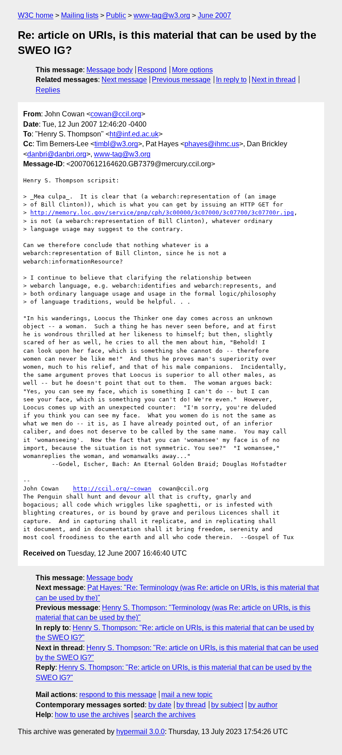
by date (159, 705)
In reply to (231, 79)
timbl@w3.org (116, 144)
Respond (152, 70)
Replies (48, 90)
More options (192, 70)
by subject (227, 705)
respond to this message (117, 694)
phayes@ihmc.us (211, 144)
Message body (109, 70)
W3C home (35, 15)
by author (262, 705)
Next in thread (274, 79)
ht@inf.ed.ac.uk (134, 134)
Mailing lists (79, 15)
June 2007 (214, 15)
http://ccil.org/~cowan (112, 488)
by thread (191, 705)
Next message (124, 79)
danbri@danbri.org (56, 154)
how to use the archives (92, 714)
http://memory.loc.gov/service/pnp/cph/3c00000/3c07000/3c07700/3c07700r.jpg (162, 212)
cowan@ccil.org (115, 114)
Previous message (181, 79)
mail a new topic (186, 694)
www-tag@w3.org (162, 15)
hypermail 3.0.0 (140, 731)
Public (116, 15)
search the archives (164, 714)
